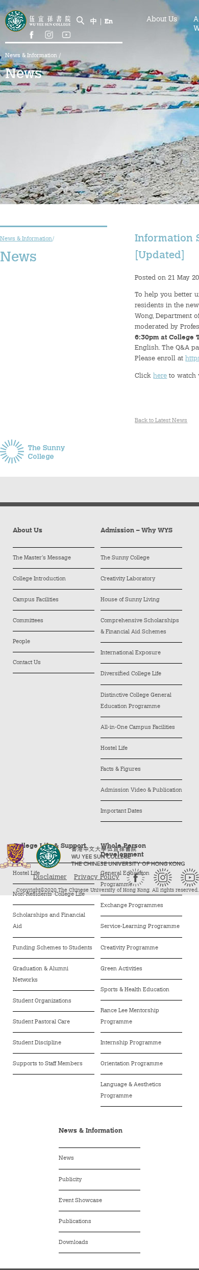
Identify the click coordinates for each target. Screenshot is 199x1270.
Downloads (73, 1242)
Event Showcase (80, 1201)
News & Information (32, 56)
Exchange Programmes (132, 906)
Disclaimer (50, 877)
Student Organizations (42, 1001)
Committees (28, 621)
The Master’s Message (42, 558)
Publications (75, 1222)
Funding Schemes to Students (52, 948)
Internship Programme (131, 1043)
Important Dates (121, 811)
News (66, 1158)
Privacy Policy (96, 877)
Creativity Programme (129, 948)
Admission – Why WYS (136, 530)
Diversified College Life (131, 674)
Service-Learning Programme (140, 927)
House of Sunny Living (130, 600)
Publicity (70, 1180)
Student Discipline (37, 1043)
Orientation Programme (132, 1064)
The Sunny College (125, 558)
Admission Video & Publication (141, 790)
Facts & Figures (121, 769)
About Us (161, 19)
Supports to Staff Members (48, 1064)
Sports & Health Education (135, 990)
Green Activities (121, 969)
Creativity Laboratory (128, 579)
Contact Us (27, 663)
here (160, 376)
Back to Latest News (161, 421)
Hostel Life (114, 748)
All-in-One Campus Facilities (138, 727)
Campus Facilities (36, 600)
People (21, 642)
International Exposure (131, 653)
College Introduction (39, 579)
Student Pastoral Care (41, 1022)
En (109, 21)
